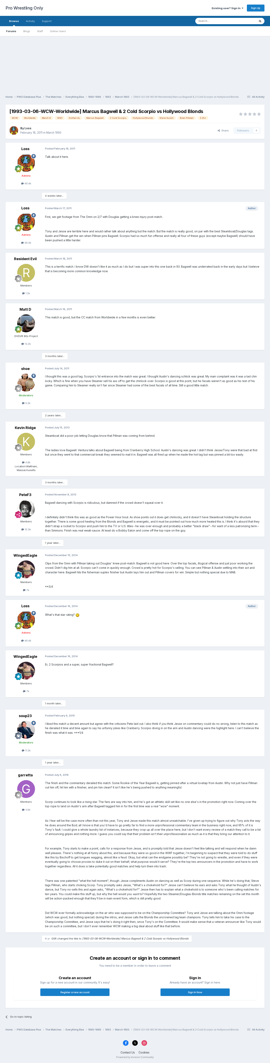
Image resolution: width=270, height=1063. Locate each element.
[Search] (260, 21)
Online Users (58, 31)
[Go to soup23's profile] (26, 730)
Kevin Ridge (25, 428)
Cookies (144, 1052)
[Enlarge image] (77, 614)
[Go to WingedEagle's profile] (26, 569)
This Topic (244, 20)
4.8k (27, 462)
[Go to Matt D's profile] (26, 323)
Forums (11, 31)
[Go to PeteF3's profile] (26, 509)
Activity (30, 21)
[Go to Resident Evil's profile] (26, 273)
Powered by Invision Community (135, 1057)
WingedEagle (25, 555)
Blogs (26, 31)
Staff (40, 31)
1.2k (27, 293)
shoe (25, 369)
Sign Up (255, 8)
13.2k (27, 343)
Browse (14, 21)
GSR (54, 938)
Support (47, 21)
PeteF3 (25, 495)
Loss (28, 128)
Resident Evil (25, 259)
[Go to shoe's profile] (26, 383)
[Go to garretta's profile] (26, 789)
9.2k (27, 403)
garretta (25, 775)
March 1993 (53, 132)
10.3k (27, 529)
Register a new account (75, 992)
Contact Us (128, 1052)
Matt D (25, 309)
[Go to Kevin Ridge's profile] (26, 442)
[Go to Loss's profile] (13, 130)
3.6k (27, 809)
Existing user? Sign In (227, 8)
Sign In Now (195, 992)
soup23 (25, 716)
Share (224, 130)
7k (27, 590)
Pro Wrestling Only (24, 8)
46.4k (27, 183)
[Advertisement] (135, 64)
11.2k (27, 750)
